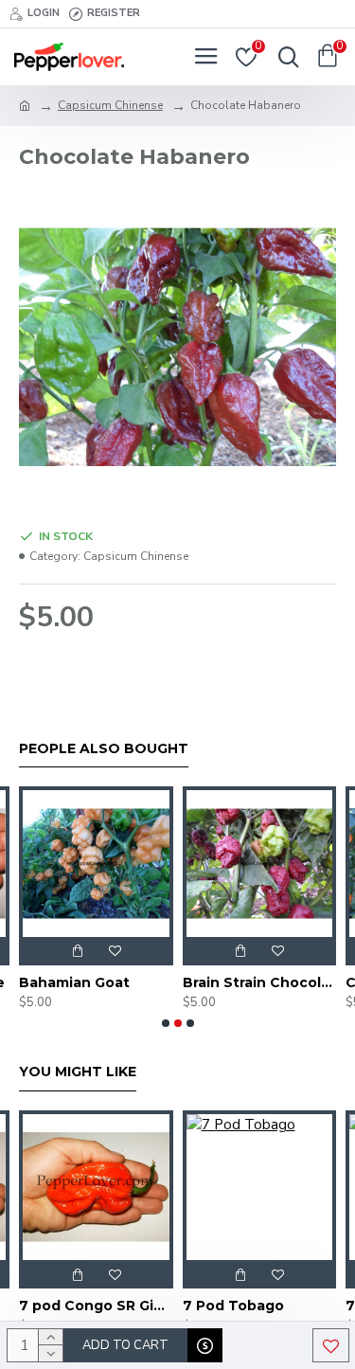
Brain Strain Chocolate (141, 982)
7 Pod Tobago (145, 1305)
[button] (165, 1023)
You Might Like (77, 1072)
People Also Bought (103, 749)
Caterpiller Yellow (291, 982)
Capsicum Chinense (110, 105)
